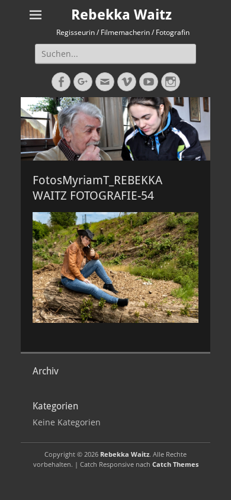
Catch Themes (175, 464)
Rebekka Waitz (121, 15)
